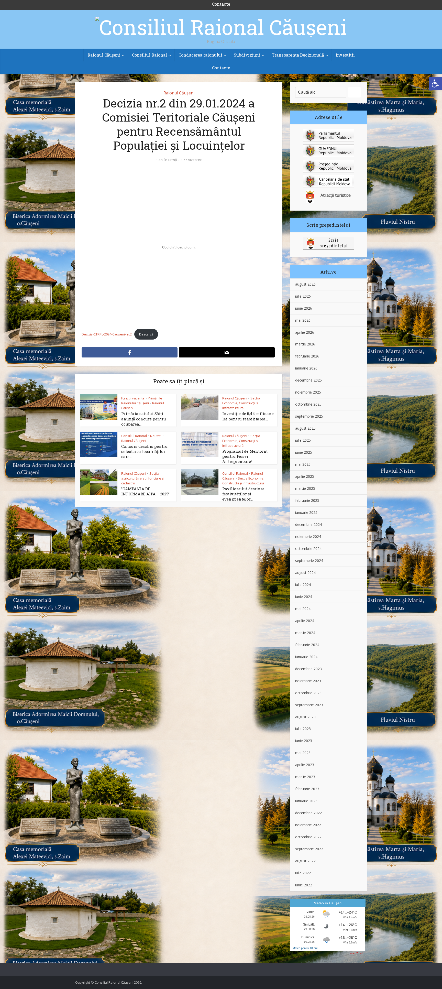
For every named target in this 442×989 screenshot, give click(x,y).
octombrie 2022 (308, 836)
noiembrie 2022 (308, 824)
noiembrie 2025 (308, 392)
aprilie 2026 (304, 332)
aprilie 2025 (304, 476)
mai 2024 (303, 608)
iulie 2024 (303, 584)
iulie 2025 (303, 440)
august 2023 (305, 716)
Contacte (221, 67)
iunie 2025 (303, 452)
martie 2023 (305, 776)
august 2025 (305, 428)
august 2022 (305, 860)
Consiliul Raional (149, 55)
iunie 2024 (303, 596)
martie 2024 (305, 632)
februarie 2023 (307, 788)
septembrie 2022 (309, 848)
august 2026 (305, 284)
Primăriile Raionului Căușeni (141, 400)
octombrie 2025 (308, 404)
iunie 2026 (303, 308)
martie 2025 (305, 488)
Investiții (345, 55)
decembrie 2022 (308, 812)
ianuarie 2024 (306, 656)
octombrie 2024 (308, 548)
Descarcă (146, 334)
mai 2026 (303, 320)
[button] (435, 83)
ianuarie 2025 (306, 512)
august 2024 (305, 572)
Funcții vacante (133, 398)
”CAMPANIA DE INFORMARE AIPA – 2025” (145, 491)
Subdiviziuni (247, 55)
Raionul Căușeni (103, 55)
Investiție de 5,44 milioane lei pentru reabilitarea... (248, 416)
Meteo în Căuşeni (328, 903)
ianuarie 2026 (306, 368)
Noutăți (155, 435)
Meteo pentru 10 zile (305, 948)
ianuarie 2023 (306, 800)
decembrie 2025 (308, 380)
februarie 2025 (307, 500)
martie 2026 (305, 344)
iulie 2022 (303, 873)
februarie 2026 (307, 356)
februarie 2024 (307, 644)
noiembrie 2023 (308, 680)
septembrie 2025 (309, 416)
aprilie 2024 (304, 620)
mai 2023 (303, 752)
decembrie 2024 (308, 524)
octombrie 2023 (308, 692)
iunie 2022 (303, 885)
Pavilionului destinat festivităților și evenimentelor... (243, 494)
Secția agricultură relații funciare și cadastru (142, 478)
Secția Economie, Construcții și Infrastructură (241, 403)
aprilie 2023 (304, 764)
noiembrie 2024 (308, 536)
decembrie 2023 (308, 668)
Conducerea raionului (200, 55)
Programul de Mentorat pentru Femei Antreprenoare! (245, 456)
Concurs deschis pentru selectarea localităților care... (144, 451)
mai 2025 (303, 464)
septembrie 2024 (309, 560)
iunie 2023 (303, 740)
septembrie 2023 (309, 704)
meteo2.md (355, 953)
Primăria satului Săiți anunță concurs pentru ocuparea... (143, 419)
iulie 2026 (303, 296)
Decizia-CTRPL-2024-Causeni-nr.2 (107, 334)
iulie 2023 (303, 728)
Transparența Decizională (298, 55)
